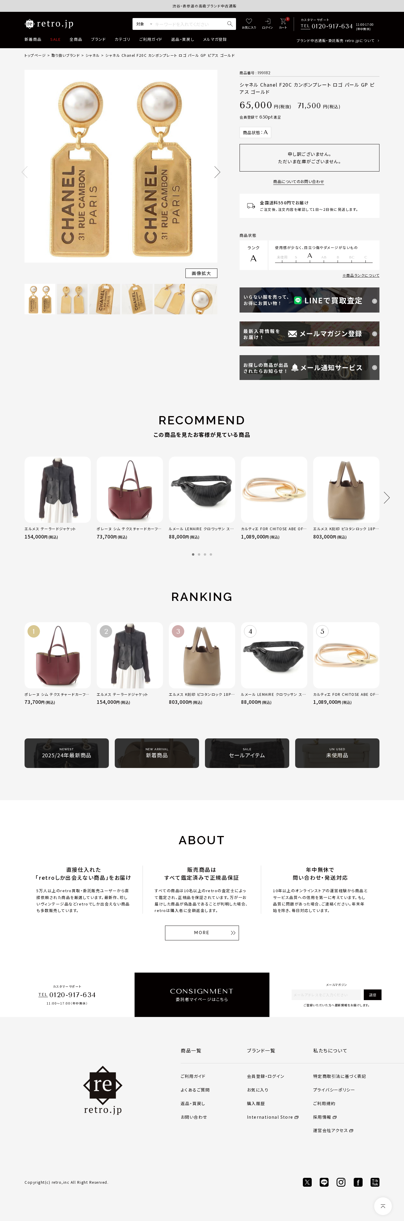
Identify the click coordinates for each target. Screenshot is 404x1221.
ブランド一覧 (261, 1050)
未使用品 (337, 753)
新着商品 (33, 39)
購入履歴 (256, 1103)
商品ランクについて (362, 275)
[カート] (283, 24)
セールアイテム (247, 753)
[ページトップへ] (383, 1206)
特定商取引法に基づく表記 (339, 1076)
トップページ (35, 55)
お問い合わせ (194, 1117)
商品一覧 (191, 1050)
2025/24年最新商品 (67, 753)
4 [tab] (211, 554)
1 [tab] (193, 554)
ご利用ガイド (150, 39)
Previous (24, 172)
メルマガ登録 (215, 39)
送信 (372, 994)
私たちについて (330, 1050)
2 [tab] (199, 554)
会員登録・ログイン (266, 1076)
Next (217, 172)
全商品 (76, 39)
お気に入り (258, 1090)
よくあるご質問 (195, 1090)
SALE (55, 39)
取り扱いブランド (65, 55)
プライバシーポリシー (334, 1090)
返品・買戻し (182, 39)
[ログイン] (267, 24)
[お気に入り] (249, 24)
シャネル (92, 55)
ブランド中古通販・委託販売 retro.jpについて (335, 40)
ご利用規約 (324, 1103)
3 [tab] (205, 554)
